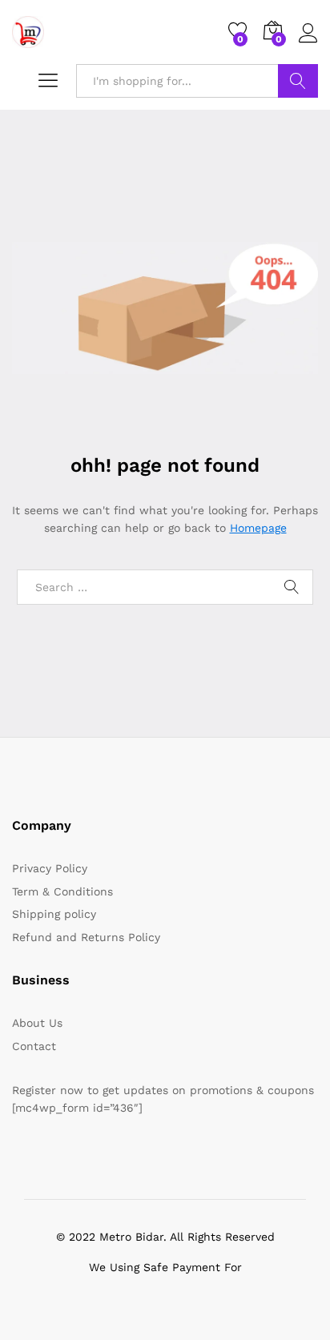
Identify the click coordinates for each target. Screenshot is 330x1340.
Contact (34, 1046)
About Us (37, 1022)
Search (298, 81)
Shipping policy (54, 913)
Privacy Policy (49, 868)
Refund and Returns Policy (86, 937)
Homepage (258, 527)
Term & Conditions (62, 891)
